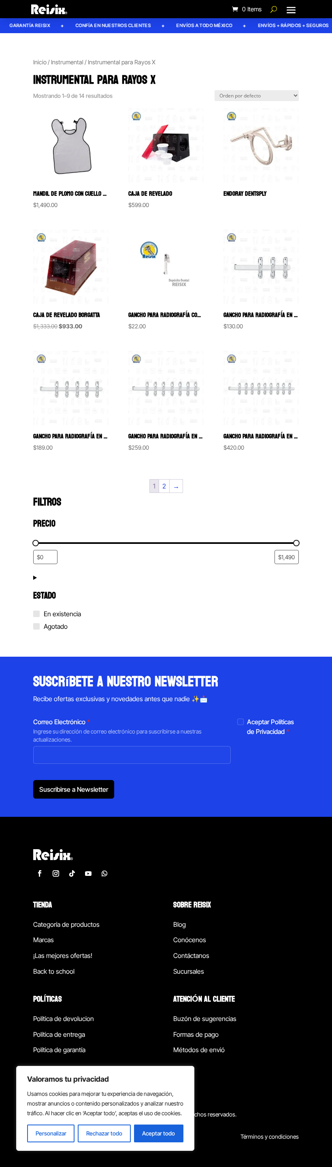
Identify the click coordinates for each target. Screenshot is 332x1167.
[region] (105, 1108)
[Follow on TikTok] (72, 873)
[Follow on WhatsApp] (104, 873)
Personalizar (51, 1133)
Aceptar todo (158, 1133)
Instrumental (67, 62)
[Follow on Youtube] (88, 873)
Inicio (40, 62)
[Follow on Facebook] (39, 873)
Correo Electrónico (61, 722)
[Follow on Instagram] (55, 873)
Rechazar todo (104, 1133)
